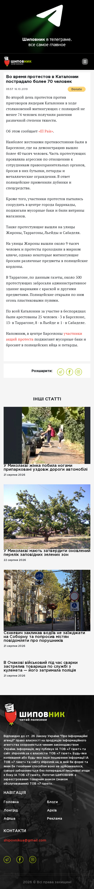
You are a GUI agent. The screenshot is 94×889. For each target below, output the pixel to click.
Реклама (54, 818)
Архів (52, 810)
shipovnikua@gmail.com (25, 840)
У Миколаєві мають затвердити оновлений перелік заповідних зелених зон (47, 553)
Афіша (9, 818)
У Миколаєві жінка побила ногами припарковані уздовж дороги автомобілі (45, 467)
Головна (11, 802)
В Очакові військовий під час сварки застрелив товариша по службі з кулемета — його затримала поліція (41, 666)
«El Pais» (46, 131)
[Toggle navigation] (85, 63)
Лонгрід (11, 810)
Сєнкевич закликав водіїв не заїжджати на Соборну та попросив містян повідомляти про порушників (44, 637)
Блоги (52, 802)
